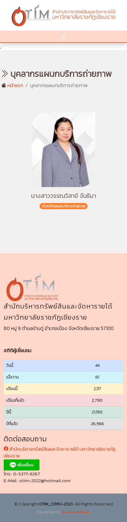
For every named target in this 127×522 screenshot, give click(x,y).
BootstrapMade (76, 512)
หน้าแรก (14, 85)
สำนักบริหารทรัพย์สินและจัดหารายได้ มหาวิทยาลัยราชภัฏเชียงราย (60, 452)
